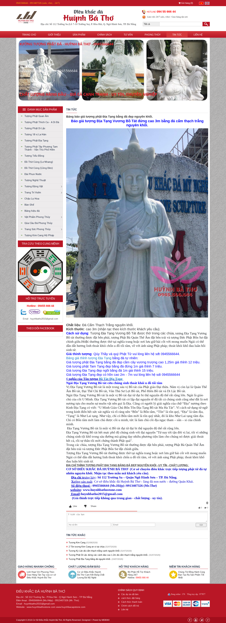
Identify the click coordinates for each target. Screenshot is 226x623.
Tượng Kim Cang (77, 542)
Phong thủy (152, 34)
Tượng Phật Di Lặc (34, 128)
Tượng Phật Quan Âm (36, 116)
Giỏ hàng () (187, 3)
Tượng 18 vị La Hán (35, 134)
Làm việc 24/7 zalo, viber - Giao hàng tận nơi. (167, 17)
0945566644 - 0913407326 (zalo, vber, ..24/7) (38, 3)
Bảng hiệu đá (32, 210)
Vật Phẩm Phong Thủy (37, 216)
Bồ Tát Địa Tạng (111, 379)
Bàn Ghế (29, 204)
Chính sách (104, 34)
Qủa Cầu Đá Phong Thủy (38, 223)
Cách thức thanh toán (131, 602)
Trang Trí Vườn (32, 192)
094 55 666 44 (166, 11)
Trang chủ (29, 34)
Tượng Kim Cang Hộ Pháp (39, 235)
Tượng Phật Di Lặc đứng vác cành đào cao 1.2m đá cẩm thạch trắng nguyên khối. (108, 555)
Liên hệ (198, 34)
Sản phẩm (79, 34)
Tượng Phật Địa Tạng (36, 140)
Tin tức (177, 34)
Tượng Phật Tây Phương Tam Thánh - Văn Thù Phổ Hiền (41, 148)
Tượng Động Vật (33, 186)
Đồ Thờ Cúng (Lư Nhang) (38, 161)
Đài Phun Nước (33, 174)
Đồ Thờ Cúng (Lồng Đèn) (38, 168)
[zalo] (23, 314)
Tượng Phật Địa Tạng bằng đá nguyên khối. (90, 559)
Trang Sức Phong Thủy (37, 229)
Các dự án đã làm (129, 594)
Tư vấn (128, 34)
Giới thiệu (54, 34)
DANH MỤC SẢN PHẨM (42, 109)
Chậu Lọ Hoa (31, 198)
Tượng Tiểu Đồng (34, 155)
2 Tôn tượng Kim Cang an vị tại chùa (86, 546)
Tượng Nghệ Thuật (35, 180)
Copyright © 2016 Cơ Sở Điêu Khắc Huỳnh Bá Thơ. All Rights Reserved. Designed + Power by (63, 620)
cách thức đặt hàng (130, 598)
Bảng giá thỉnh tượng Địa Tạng (88, 358)
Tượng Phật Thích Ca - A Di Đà (41, 122)
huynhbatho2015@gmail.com (44, 319)
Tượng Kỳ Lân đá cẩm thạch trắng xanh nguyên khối (94, 551)
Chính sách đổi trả (130, 605)
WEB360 (106, 620)
